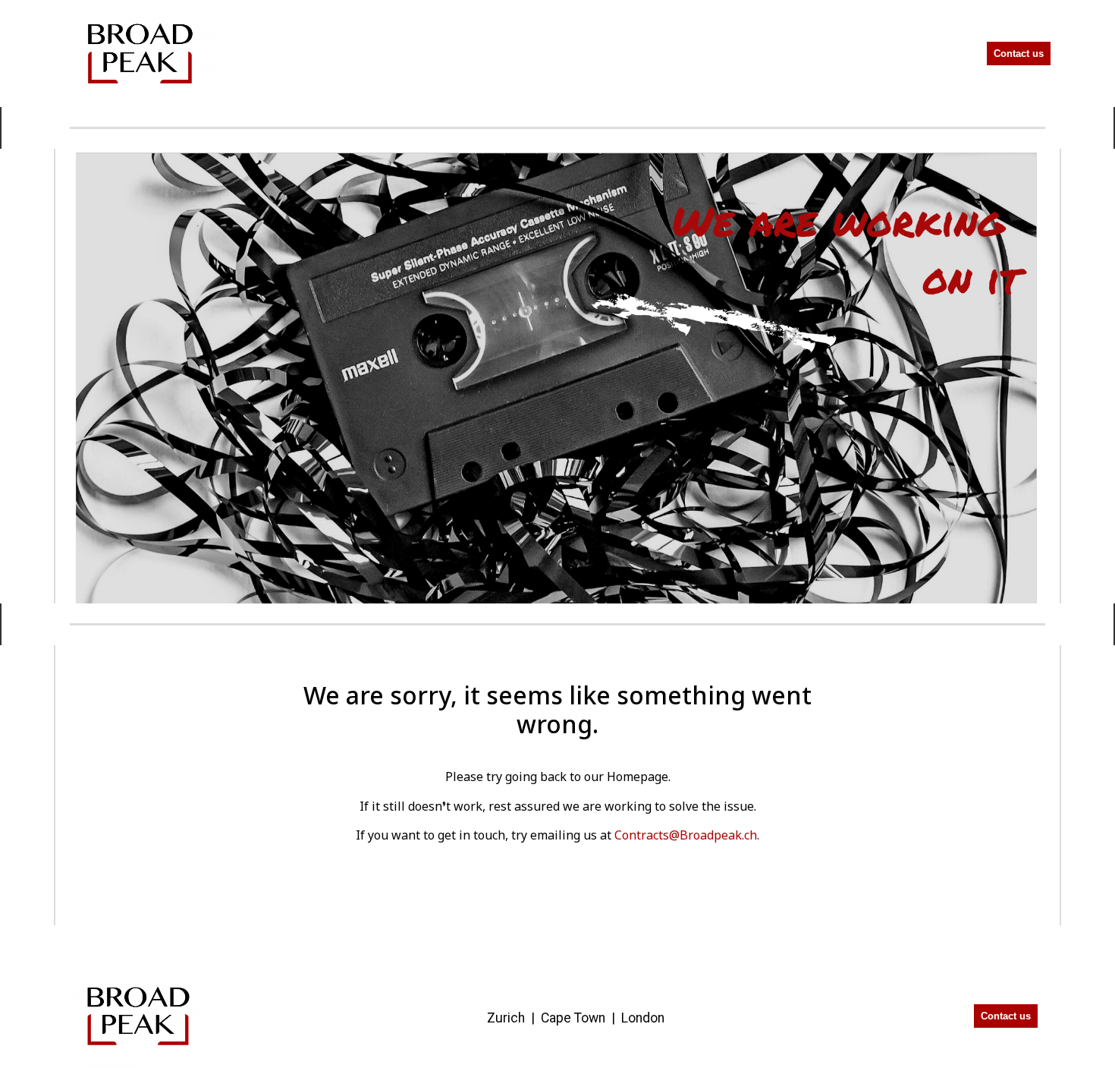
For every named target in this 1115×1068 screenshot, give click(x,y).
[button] (940, 53)
